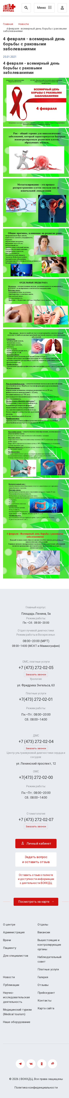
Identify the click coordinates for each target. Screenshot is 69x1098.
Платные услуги (48, 969)
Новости (9, 977)
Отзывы (43, 985)
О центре (9, 924)
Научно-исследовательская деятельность (16, 997)
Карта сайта (46, 1008)
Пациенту (9, 948)
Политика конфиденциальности (36, 1087)
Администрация (14, 932)
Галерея (43, 977)
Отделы (43, 924)
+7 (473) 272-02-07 (36, 819)
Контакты (44, 1000)
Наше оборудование (16, 1022)
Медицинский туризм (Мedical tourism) (17, 1012)
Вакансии (44, 932)
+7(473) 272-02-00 (36, 777)
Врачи (7, 940)
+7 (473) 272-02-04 (36, 741)
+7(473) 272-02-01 (36, 699)
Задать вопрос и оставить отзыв (36, 859)
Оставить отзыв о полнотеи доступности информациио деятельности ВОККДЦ (36, 878)
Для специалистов (15, 955)
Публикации (11, 985)
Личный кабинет (38, 843)
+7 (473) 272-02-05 (36, 667)
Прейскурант (46, 992)
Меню (42, 7)
